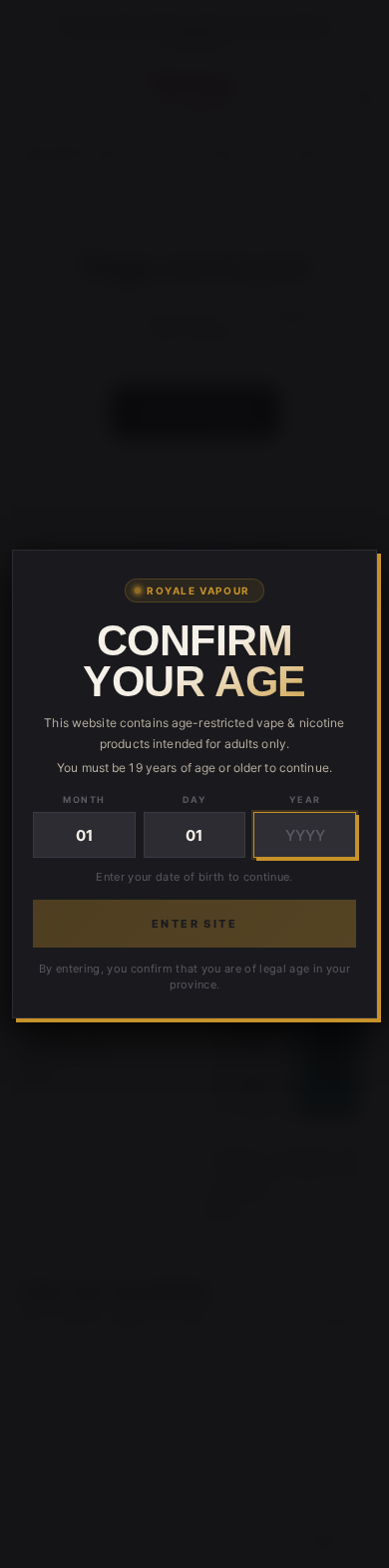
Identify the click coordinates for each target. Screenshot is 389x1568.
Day (194, 799)
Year (305, 799)
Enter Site (194, 924)
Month (84, 799)
